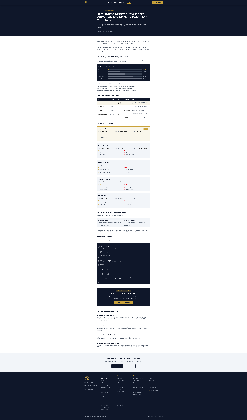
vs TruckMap (119, 393)
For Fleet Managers (105, 385)
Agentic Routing (104, 392)
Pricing (102, 380)
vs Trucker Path (120, 387)
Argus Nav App (104, 378)
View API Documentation (124, 302)
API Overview (120, 403)
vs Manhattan (120, 385)
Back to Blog (101, 10)
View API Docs (117, 366)
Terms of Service (159, 416)
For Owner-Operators (105, 387)
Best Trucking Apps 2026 (138, 387)
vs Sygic (118, 395)
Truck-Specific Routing (105, 407)
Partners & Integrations (138, 378)
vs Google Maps (120, 391)
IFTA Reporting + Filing (105, 400)
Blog (150, 385)
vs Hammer (119, 389)
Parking (102, 396)
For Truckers (103, 382)
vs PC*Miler (119, 378)
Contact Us (151, 382)
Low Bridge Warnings (105, 405)
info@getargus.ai (154, 390)
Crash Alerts (103, 398)
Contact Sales (129, 366)
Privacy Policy (150, 416)
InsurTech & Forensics (138, 394)
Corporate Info (152, 387)
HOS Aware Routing (105, 403)
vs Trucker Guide (120, 398)
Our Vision (151, 380)
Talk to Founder (157, 2)
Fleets (110, 2)
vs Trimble (119, 382)
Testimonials (136, 382)
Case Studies (136, 380)
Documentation (120, 405)
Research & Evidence (137, 385)
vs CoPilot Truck (120, 380)
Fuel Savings (103, 394)
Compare (119, 376)
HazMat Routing (104, 409)
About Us (151, 378)
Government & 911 (137, 392)
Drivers (115, 2)
